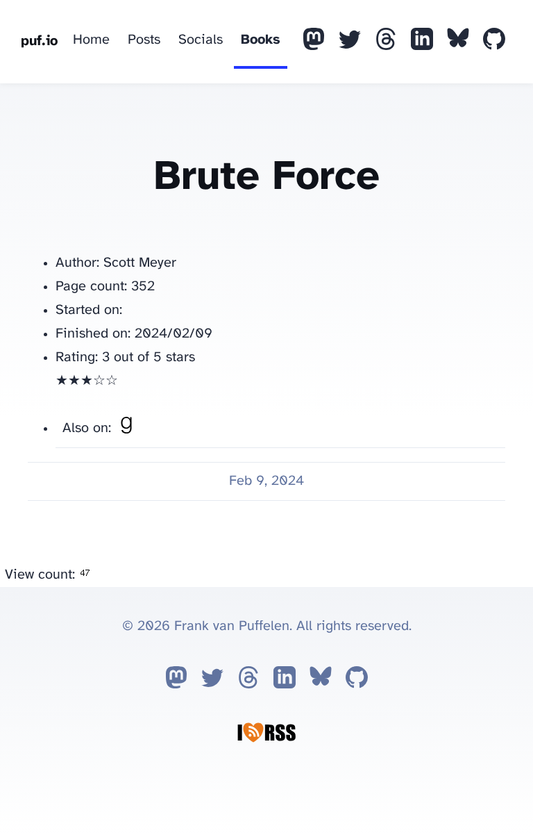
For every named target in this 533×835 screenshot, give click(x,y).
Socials (200, 40)
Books (260, 40)
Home (91, 40)
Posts (144, 40)
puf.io (39, 41)
